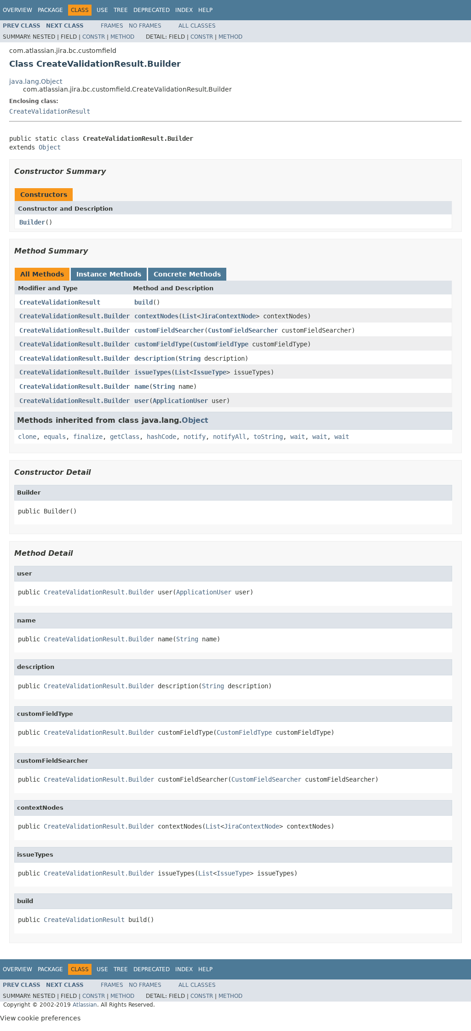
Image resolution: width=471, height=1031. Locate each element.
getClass (124, 436)
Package (50, 10)
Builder (32, 222)
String (189, 358)
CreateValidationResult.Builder (74, 316)
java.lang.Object (35, 81)
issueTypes (152, 372)
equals (55, 436)
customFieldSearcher (169, 330)
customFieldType (162, 344)
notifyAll (229, 436)
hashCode (161, 436)
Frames (112, 26)
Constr (93, 37)
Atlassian (85, 1005)
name (141, 386)
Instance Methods (108, 274)
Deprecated (151, 10)
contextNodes (156, 316)
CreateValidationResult (49, 111)
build (143, 302)
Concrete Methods (187, 274)
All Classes (197, 26)
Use (102, 10)
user (141, 400)
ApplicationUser (180, 400)
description (154, 358)
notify (195, 436)
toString (268, 436)
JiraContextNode (228, 316)
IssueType (209, 372)
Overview (17, 10)
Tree (121, 10)
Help (205, 10)
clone (27, 436)
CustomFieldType (220, 344)
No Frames (145, 26)
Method (122, 37)
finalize (88, 436)
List (189, 316)
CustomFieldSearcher (243, 330)
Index (184, 10)
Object (50, 147)
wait (297, 436)
